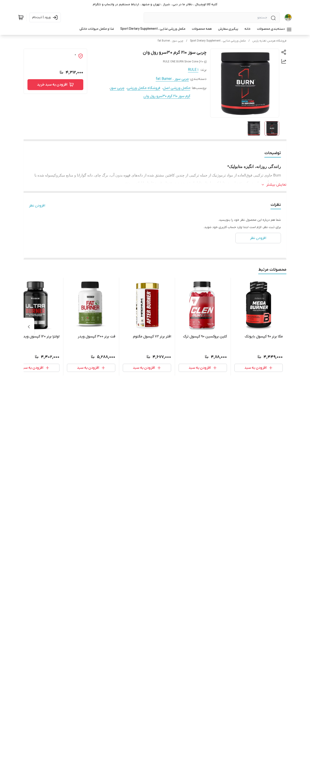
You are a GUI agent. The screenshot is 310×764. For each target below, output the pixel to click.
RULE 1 (193, 70)
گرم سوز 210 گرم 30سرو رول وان (166, 96)
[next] (28, 327)
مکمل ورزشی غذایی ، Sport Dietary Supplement (218, 41)
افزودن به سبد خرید (52, 84)
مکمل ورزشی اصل (176, 88)
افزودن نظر (37, 205)
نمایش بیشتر (276, 184)
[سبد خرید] (21, 17)
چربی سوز (117, 88)
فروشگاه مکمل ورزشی (143, 88)
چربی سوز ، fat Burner (170, 41)
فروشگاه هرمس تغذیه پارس (269, 41)
